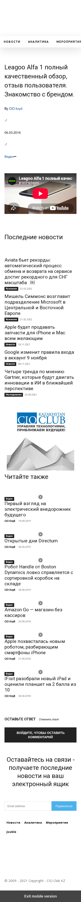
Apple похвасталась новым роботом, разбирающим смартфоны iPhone (34, 647)
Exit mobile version (40, 896)
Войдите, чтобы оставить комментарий (41, 734)
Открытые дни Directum (31, 541)
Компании (11, 288)
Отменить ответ (49, 719)
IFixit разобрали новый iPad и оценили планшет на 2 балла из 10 (40, 684)
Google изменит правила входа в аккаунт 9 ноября (39, 355)
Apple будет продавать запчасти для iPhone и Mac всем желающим (34, 332)
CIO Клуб (15, 108)
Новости (10, 344)
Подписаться (64, 806)
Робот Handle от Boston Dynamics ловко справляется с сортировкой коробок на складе (38, 575)
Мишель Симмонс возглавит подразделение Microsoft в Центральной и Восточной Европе (37, 305)
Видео (9, 156)
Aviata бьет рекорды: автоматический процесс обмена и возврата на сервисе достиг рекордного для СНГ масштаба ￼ (38, 271)
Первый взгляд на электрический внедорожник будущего (37, 509)
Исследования (14, 394)
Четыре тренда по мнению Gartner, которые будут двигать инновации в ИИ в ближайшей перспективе (39, 380)
